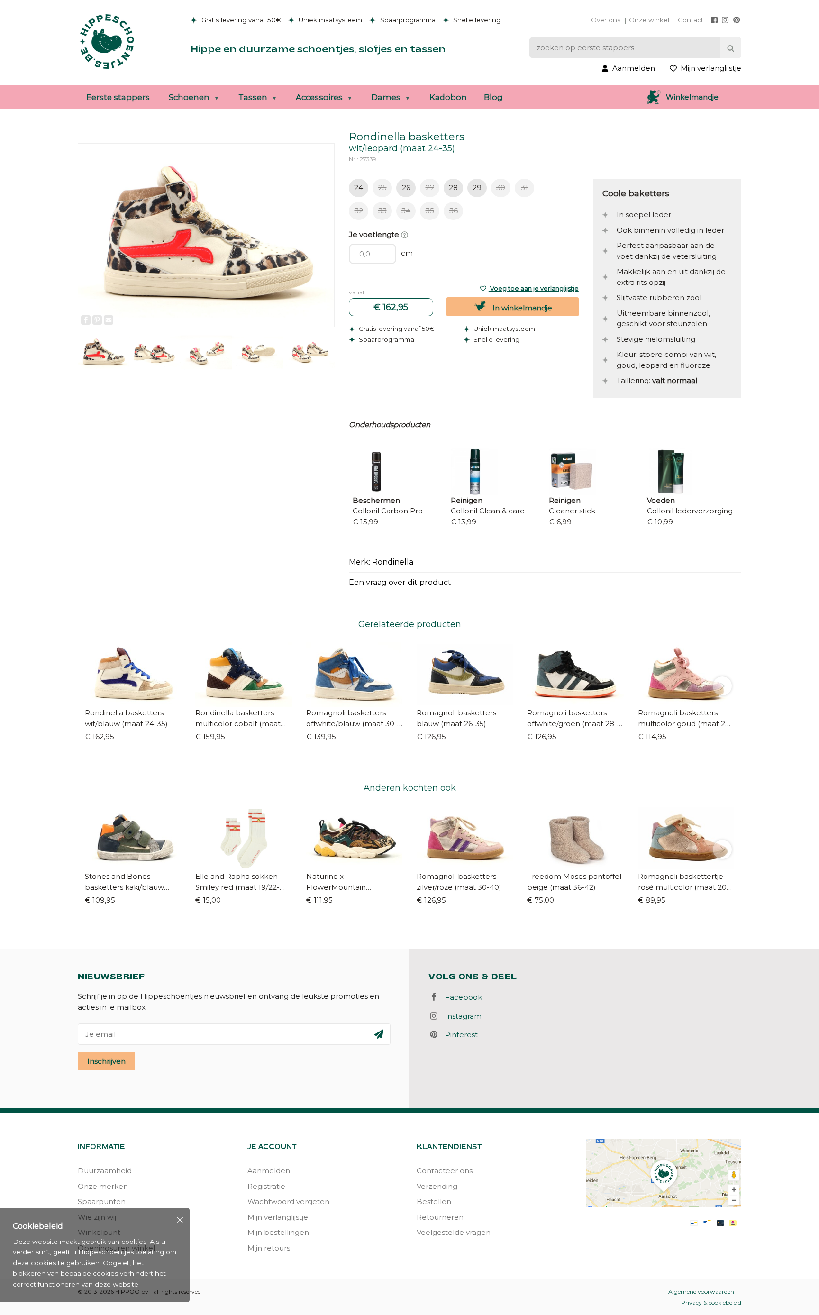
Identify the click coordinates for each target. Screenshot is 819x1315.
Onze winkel (649, 20)
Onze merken (103, 1186)
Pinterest (458, 1034)
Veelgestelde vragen (454, 1232)
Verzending (437, 1186)
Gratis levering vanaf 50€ (240, 20)
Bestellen (434, 1201)
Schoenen (189, 97)
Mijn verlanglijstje (277, 1217)
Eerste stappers (118, 97)
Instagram (460, 1016)
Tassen (252, 97)
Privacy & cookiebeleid (711, 1302)
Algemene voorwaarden (701, 1291)
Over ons (605, 20)
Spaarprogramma (407, 20)
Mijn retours (268, 1247)
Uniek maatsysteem (329, 20)
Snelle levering (475, 20)
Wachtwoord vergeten (288, 1201)
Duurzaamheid (105, 1170)
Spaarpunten (102, 1201)
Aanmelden (268, 1170)
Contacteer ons (445, 1170)
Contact (690, 20)
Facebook (460, 997)
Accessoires (319, 97)
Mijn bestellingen (278, 1232)
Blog (493, 97)
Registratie (266, 1186)
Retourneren (440, 1217)
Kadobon (448, 97)
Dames (385, 97)
